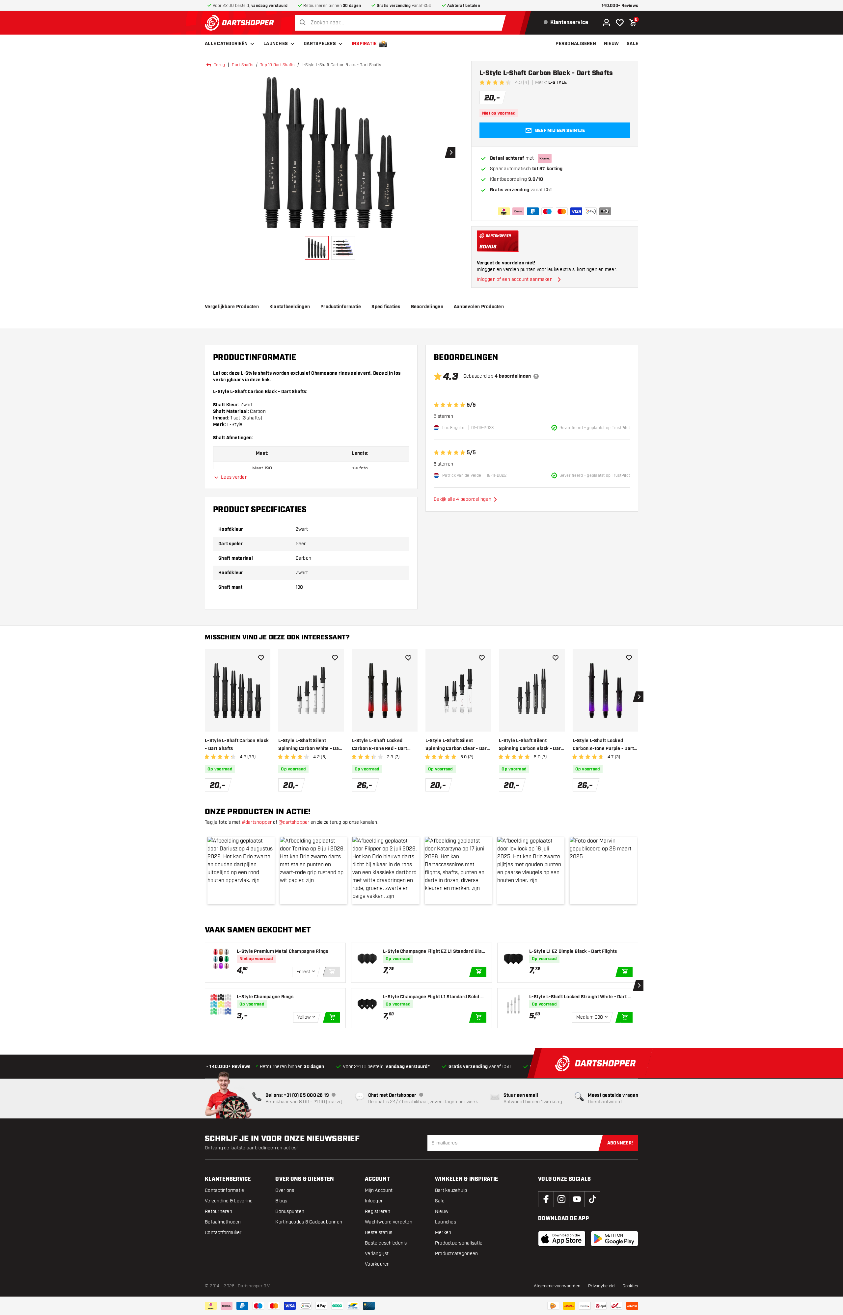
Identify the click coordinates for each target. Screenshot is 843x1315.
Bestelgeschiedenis (386, 1243)
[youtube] (577, 1199)
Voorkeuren (377, 1264)
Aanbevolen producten (479, 307)
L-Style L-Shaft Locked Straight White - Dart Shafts (580, 997)
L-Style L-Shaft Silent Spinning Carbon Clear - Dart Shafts (457, 745)
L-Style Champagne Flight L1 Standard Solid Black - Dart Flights (434, 997)
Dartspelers (320, 44)
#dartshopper (257, 822)
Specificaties (385, 307)
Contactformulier (223, 1232)
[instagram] (561, 1199)
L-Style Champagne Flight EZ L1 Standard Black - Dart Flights (433, 952)
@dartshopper (294, 822)
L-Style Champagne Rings (265, 997)
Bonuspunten (289, 1211)
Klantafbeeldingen (289, 307)
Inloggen (374, 1201)
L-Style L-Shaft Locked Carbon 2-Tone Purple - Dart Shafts (603, 745)
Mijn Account (379, 1190)
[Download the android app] (614, 1239)
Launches (275, 44)
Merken (443, 1232)
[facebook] (546, 1199)
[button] (241, 870)
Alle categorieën (226, 44)
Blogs (281, 1201)
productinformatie (340, 307)
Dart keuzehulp (451, 1190)
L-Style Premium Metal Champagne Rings (282, 951)
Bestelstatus (378, 1232)
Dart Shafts (242, 65)
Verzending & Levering (229, 1201)
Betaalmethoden (223, 1222)
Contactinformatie (224, 1190)
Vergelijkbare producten (232, 307)
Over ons (284, 1190)
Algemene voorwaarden (557, 1286)
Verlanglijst (377, 1253)
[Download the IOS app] (561, 1239)
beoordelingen (427, 307)
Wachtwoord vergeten (388, 1222)
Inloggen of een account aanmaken (515, 279)
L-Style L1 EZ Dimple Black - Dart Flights (573, 951)
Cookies (630, 1286)
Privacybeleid (601, 1286)
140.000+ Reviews (620, 6)
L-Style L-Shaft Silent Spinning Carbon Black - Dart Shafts (530, 745)
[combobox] (402, 23)
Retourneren (218, 1211)
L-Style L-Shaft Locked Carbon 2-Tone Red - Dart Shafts (379, 745)
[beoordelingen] (536, 376)
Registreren (377, 1211)
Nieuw (441, 1211)
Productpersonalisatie (458, 1243)
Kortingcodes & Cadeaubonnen (308, 1222)
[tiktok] (592, 1199)
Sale (440, 1201)
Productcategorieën (456, 1253)
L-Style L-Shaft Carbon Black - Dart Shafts (237, 745)
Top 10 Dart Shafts (277, 65)
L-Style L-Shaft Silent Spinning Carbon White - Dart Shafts (310, 745)
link (266, 380)
